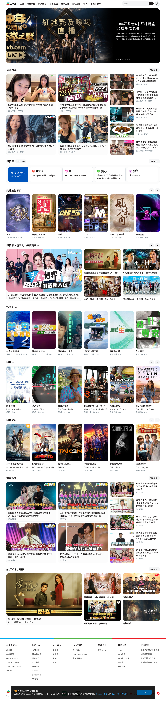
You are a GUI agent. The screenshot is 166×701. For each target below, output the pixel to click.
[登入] (157, 3)
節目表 (10, 161)
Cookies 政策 (102, 694)
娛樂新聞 (11, 478)
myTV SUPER (15, 569)
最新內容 (11, 70)
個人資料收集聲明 (120, 694)
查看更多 (153, 70)
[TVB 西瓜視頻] (158, 693)
